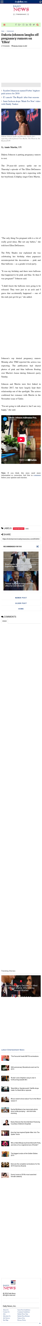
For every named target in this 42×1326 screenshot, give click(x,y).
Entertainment (10, 31)
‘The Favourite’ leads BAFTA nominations (25, 1056)
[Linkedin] (27, 25)
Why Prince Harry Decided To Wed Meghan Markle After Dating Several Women (21, 988)
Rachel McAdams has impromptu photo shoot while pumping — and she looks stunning (24, 1111)
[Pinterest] (30, 25)
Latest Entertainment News (12, 1050)
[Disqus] (21, 651)
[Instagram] (23, 25)
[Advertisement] (21, 18)
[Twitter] (34, 25)
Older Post (21, 603)
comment (37, 475)
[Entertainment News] (21, 14)
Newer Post (21, 598)
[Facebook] (15, 25)
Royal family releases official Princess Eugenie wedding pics (20, 565)
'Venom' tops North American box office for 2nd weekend (18, 585)
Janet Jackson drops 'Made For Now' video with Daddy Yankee (20, 102)
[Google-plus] (19, 25)
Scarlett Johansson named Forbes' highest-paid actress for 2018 (20, 92)
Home (2, 31)
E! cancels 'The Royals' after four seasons (21, 97)
